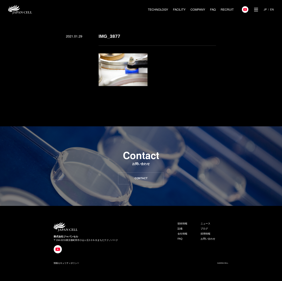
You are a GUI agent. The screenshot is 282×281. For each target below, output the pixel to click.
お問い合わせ (208, 238)
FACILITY (179, 9)
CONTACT (141, 178)
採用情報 (205, 233)
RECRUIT (227, 9)
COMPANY (197, 9)
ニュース (205, 223)
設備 (180, 228)
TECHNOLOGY (158, 9)
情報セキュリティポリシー (66, 263)
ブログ (204, 228)
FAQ (213, 9)
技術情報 (182, 223)
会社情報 (182, 233)
